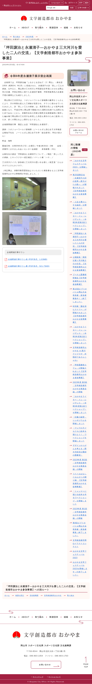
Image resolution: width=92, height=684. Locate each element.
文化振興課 (34, 595)
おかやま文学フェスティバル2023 (80, 554)
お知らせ (78, 27)
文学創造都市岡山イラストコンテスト (80, 543)
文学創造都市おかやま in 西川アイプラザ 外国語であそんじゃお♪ (80, 354)
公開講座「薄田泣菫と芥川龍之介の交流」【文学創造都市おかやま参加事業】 (80, 263)
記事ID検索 (82, 8)
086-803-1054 (36, 656)
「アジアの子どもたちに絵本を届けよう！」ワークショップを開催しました (80, 434)
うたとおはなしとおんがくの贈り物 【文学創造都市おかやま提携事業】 (80, 480)
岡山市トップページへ (12, 5)
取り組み (39, 27)
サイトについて (54, 677)
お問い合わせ (45, 664)
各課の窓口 (19, 595)
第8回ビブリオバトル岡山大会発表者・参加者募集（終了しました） (80, 529)
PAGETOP (86, 665)
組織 (66, 27)
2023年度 (30, 36)
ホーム (12, 27)
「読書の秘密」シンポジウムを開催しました (80, 420)
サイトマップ (38, 677)
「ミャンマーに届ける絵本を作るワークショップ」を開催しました (80, 497)
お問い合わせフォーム (78, 131)
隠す (85, 149)
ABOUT (25, 27)
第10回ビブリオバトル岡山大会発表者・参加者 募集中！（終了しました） (80, 295)
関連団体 (53, 27)
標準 (81, 3)
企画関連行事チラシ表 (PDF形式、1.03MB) (27, 259)
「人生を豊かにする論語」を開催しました (80, 205)
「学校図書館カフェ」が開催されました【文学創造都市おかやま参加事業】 (80, 371)
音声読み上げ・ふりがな (38, 3)
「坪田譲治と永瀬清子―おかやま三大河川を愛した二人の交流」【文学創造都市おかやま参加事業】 (80, 243)
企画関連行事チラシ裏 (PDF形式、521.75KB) (28, 266)
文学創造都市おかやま (53, 595)
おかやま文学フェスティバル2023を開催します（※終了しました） (80, 568)
